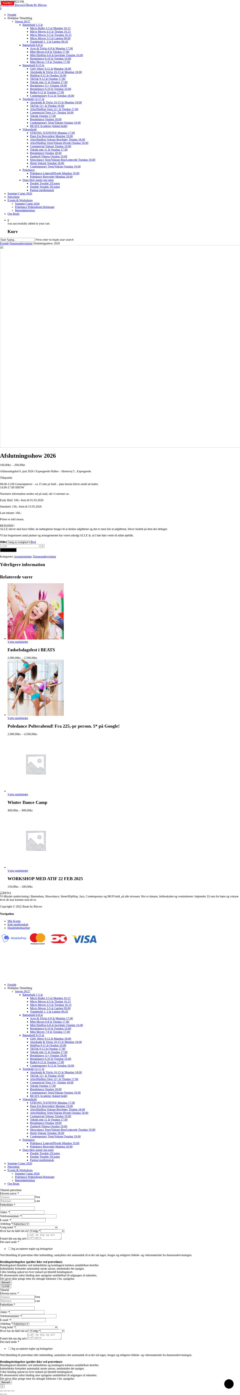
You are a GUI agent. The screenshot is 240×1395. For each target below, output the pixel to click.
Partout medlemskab (42, 1160)
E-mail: (5, 1220)
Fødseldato (7, 1204)
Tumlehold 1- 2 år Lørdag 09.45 (49, 1011)
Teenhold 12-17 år (33, 1069)
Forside (4, 243)
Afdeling (6, 1223)
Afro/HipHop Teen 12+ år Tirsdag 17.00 (54, 1079)
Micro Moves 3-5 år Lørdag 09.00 (50, 1008)
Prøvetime (14, 1166)
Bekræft (6, 1282)
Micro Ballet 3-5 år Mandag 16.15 (50, 998)
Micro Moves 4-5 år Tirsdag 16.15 (50, 1001)
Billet (3, 542)
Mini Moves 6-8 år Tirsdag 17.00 (49, 1021)
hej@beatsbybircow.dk (13, 978)
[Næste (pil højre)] (5, 1394)
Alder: (5, 1212)
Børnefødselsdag (25, 1180)
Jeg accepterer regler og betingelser (32, 1248)
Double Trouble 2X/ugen (45, 1153)
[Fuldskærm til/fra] (5, 1390)
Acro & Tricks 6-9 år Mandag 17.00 (51, 1018)
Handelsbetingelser (19, 927)
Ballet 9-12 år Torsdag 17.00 (47, 1062)
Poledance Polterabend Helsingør (34, 1177)
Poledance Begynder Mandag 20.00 (51, 1146)
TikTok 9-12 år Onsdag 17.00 (47, 1048)
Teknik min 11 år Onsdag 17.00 (49, 1052)
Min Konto (14, 921)
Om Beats (13, 1183)
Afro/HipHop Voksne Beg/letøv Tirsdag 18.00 (57, 1109)
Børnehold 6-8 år (32, 1015)
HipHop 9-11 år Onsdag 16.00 (48, 1045)
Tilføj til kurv (8, 550)
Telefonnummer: (11, 1216)
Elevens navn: (9, 1193)
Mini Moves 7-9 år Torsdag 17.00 (50, 1031)
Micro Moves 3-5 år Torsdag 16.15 (50, 1004)
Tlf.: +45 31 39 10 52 (13, 974)
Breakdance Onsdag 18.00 (46, 1089)
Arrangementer (23, 556)
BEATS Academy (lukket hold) (48, 1096)
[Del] (9, 1390)
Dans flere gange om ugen (38, 1150)
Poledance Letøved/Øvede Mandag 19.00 (54, 1143)
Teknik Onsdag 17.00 (43, 1085)
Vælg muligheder (18, 641)
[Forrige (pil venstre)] (1, 1394)
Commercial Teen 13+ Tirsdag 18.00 (52, 1082)
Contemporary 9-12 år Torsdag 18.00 (52, 1065)
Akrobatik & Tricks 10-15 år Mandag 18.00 (56, 1042)
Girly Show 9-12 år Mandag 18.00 (50, 1038)
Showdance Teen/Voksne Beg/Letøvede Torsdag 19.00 (62, 1129)
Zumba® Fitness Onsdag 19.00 (48, 1126)
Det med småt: (9, 1242)
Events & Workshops (20, 1170)
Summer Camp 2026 (20, 1163)
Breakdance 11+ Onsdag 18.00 (48, 1055)
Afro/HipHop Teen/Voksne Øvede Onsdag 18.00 (59, 1112)
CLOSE (6, 1286)
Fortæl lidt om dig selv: (13, 1238)
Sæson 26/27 (22, 991)
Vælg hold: (8, 1227)
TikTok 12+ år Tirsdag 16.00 (47, 1075)
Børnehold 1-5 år (32, 994)
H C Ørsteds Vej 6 (11, 961)
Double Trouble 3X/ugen (45, 1156)
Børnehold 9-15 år (33, 1035)
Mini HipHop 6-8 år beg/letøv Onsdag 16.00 (56, 1025)
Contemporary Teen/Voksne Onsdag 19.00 (55, 1092)
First (37, 1197)
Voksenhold (29, 1099)
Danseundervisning (21, 243)
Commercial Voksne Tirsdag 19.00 (50, 1116)
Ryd (33, 542)
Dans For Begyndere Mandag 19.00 (51, 1106)
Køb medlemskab (18, 924)
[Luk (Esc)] (12, 1390)
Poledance (28, 1139)
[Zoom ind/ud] (1, 1390)
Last (37, 1201)
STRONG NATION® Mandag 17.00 (52, 1102)
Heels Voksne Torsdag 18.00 (47, 1133)
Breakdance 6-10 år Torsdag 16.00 (50, 1028)
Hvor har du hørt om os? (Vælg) (20, 1231)
